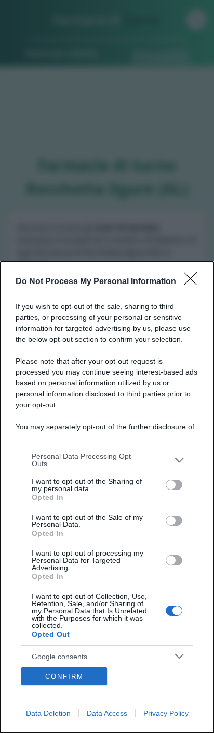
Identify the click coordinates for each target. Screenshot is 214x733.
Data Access (107, 713)
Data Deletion (48, 713)
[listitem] (107, 460)
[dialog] (107, 497)
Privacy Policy (166, 713)
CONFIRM (64, 676)
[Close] (194, 282)
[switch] (174, 485)
